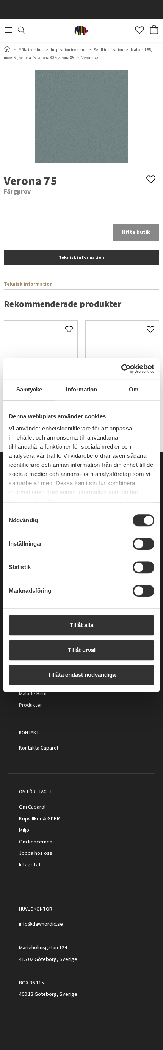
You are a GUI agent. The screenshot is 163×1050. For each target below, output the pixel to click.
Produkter (30, 705)
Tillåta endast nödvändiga (82, 674)
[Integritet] (41, 864)
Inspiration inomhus (68, 50)
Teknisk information (81, 257)
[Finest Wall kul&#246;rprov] (41, 357)
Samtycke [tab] (29, 389)
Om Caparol (32, 807)
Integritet (30, 864)
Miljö (24, 830)
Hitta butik (136, 232)
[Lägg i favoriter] (69, 328)
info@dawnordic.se (41, 924)
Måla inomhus (31, 50)
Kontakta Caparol (38, 748)
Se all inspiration (108, 50)
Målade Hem (33, 694)
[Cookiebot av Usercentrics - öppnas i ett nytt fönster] (121, 369)
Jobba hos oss (35, 853)
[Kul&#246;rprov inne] (122, 357)
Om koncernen (35, 842)
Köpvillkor (30, 819)
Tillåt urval (82, 650)
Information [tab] (81, 389)
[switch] (143, 544)
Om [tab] (133, 389)
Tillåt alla (81, 625)
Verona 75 (90, 58)
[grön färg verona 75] (81, 116)
